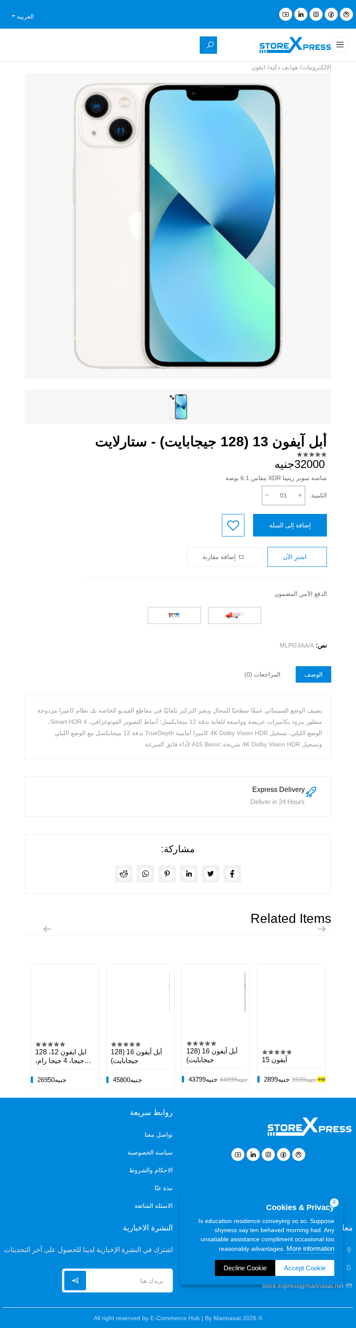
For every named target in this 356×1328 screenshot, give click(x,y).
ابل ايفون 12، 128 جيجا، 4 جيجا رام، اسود (60, 1060)
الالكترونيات (316, 67)
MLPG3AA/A (297, 645)
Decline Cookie (245, 1268)
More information (310, 1248)
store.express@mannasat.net (303, 1285)
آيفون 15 (274, 1059)
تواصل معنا (159, 1134)
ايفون (258, 67)
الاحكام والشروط (151, 1170)
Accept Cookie (305, 1268)
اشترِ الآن (295, 556)
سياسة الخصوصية (150, 1152)
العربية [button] (24, 16)
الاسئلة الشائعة (154, 1205)
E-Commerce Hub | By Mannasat (195, 1318)
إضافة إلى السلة (290, 525)
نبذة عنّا (164, 1187)
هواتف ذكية (283, 67)
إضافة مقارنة (219, 556)
